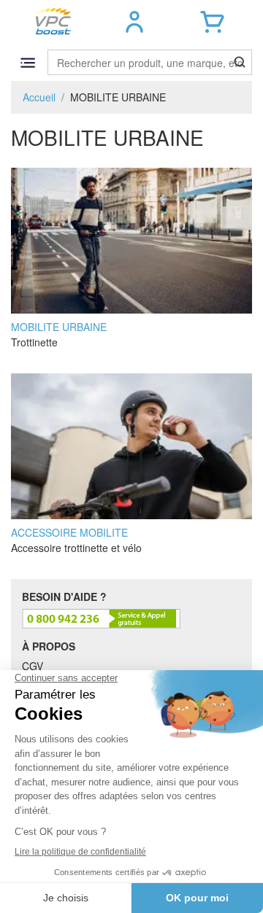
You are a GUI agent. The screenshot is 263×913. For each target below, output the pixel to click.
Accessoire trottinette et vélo (76, 547)
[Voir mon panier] (213, 21)
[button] (134, 21)
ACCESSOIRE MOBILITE (69, 532)
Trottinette (34, 342)
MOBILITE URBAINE (59, 326)
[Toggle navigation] (27, 62)
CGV (32, 665)
